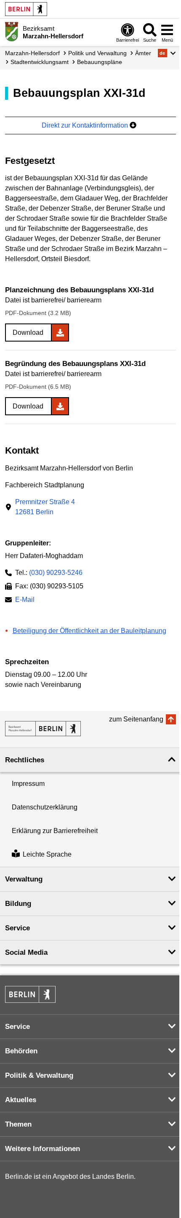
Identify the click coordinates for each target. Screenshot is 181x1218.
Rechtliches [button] (24, 760)
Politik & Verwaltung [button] (39, 1075)
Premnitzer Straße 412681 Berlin (45, 507)
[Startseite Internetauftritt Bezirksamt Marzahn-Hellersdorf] (43, 728)
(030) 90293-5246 (56, 572)
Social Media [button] (26, 952)
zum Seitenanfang (136, 719)
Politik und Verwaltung (97, 53)
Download (28, 332)
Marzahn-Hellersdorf (32, 53)
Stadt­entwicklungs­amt (40, 62)
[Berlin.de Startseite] (26, 9)
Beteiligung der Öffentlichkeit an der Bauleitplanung (89, 630)
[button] (167, 53)
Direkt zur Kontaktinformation (86, 125)
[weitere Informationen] (11, 31)
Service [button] (17, 928)
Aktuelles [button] (20, 1100)
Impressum (28, 783)
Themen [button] (18, 1124)
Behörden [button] (21, 1051)
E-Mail (25, 600)
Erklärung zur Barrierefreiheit (55, 830)
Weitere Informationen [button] (42, 1149)
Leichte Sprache (47, 854)
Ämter (143, 53)
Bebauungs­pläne (99, 62)
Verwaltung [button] (24, 879)
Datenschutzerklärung (44, 807)
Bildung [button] (18, 904)
